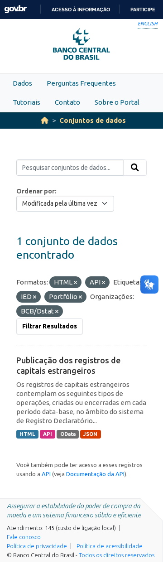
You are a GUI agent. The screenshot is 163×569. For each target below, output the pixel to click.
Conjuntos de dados (92, 120)
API (47, 434)
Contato (67, 102)
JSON (90, 434)
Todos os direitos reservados (116, 555)
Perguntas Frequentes (81, 83)
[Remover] (75, 282)
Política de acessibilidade (110, 546)
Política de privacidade (37, 546)
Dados (22, 83)
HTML (27, 434)
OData (68, 434)
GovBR (15, 9)
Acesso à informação (81, 9)
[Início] (44, 120)
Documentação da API (95, 474)
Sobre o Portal (117, 102)
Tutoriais (26, 102)
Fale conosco (24, 537)
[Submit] (135, 167)
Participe (142, 9)
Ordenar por (35, 191)
